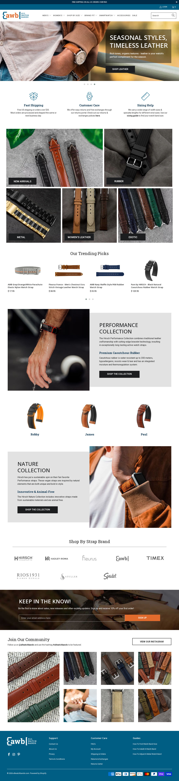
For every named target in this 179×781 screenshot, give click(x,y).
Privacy (52, 754)
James (35, 434)
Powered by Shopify (38, 773)
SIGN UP (142, 617)
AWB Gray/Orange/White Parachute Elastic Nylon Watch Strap (25, 286)
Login (164, 7)
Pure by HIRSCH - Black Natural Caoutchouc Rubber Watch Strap (147, 286)
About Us (53, 749)
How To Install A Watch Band (144, 749)
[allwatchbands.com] (16, 15)
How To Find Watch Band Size (145, 744)
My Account (96, 749)
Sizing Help (145, 105)
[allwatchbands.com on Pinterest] (19, 754)
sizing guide (132, 116)
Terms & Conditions (57, 759)
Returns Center (97, 764)
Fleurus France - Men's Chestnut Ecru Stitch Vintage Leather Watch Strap (67, 286)
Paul (89, 434)
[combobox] (163, 16)
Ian (144, 434)
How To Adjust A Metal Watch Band (147, 754)
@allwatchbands (26, 645)
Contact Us (53, 744)
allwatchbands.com (21, 773)
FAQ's (93, 744)
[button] (47, 15)
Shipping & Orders (98, 754)
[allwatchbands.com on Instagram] (14, 754)
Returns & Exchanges (99, 759)
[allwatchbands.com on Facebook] (9, 754)
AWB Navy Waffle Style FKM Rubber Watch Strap (107, 286)
